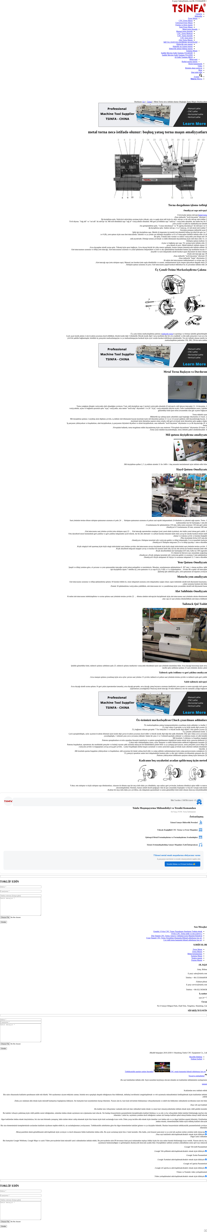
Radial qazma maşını (189, 62)
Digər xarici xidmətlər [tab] (198, 1137)
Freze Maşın (192, 18)
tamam (204, 1084)
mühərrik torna (167, 334)
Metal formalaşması (194, 954)
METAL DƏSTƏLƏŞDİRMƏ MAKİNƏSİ (180, 42)
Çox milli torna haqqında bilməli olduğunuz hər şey (182, 940)
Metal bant (193, 59)
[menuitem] (101, 14)
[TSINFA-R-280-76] (189, 13)
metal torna (203, 215)
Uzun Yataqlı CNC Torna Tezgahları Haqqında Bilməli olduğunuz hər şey (174, 938)
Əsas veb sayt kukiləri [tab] (198, 1105)
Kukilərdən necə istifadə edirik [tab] (195, 1090)
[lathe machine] (152, 126)
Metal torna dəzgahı (189, 29)
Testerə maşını (196, 958)
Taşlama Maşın (191, 51)
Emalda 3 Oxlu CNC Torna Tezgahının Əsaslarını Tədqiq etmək (177, 931)
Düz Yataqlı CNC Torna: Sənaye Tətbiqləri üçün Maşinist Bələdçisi (176, 936)
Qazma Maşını (196, 960)
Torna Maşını (197, 952)
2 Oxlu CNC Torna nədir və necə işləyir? (186, 934)
